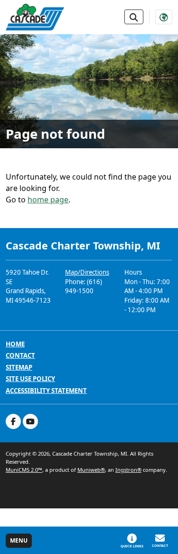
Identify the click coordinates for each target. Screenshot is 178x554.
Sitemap (19, 367)
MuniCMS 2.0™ (24, 469)
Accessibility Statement (46, 391)
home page (48, 199)
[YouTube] (30, 421)
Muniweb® (91, 469)
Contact (20, 356)
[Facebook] (13, 421)
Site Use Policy (30, 379)
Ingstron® (128, 469)
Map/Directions (87, 272)
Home (15, 344)
